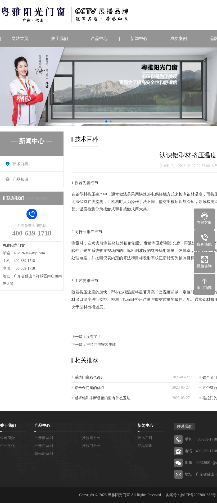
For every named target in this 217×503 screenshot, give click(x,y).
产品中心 (99, 38)
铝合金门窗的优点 (89, 388)
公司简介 (7, 438)
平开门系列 (43, 446)
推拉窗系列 (91, 438)
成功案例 (178, 38)
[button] (106, 121)
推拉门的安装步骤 (101, 345)
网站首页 (19, 38)
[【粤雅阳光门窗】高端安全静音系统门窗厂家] (65, 14)
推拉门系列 (91, 446)
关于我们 (59, 38)
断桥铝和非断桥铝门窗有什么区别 (102, 398)
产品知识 (20, 179)
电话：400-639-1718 (201, 451)
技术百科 (20, 164)
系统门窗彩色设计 (89, 377)
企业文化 (7, 446)
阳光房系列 (43, 454)
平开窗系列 (43, 438)
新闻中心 (138, 38)
